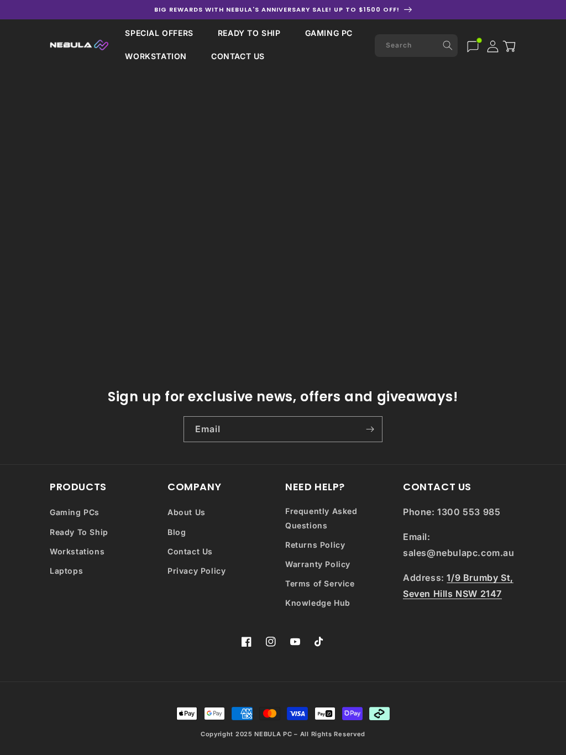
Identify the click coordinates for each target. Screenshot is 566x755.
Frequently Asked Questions (321, 517)
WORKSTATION (156, 56)
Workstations (77, 551)
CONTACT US (238, 56)
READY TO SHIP (249, 33)
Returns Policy (315, 544)
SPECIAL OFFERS (159, 33)
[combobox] (416, 45)
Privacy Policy (196, 570)
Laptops (66, 570)
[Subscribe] (370, 429)
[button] (158, 33)
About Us (186, 512)
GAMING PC (329, 33)
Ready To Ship (79, 532)
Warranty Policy (317, 564)
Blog (176, 532)
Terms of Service (320, 583)
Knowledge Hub (317, 602)
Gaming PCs (74, 512)
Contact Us (190, 551)
